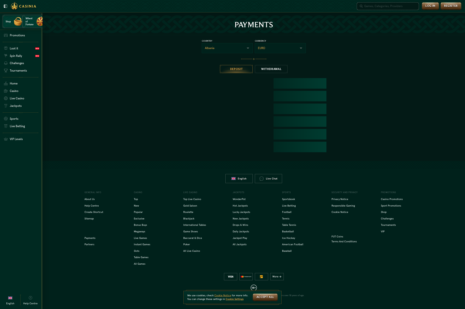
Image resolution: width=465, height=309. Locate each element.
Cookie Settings (235, 299)
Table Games (141, 257)
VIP (383, 231)
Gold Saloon (190, 205)
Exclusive (139, 218)
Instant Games (142, 244)
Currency (260, 41)
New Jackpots (241, 218)
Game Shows (190, 231)
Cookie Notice (339, 212)
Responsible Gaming (343, 205)
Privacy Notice (339, 199)
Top (136, 199)
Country (207, 41)
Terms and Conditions (344, 241)
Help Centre (91, 205)
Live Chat (272, 178)
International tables (194, 224)
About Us (89, 199)
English (242, 178)
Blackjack (188, 218)
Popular (138, 212)
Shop (384, 212)
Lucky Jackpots (241, 212)
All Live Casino (191, 250)
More (275, 276)
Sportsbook (288, 199)
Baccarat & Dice (192, 238)
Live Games (140, 238)
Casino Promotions (392, 199)
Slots (136, 250)
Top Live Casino (192, 199)
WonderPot (239, 199)
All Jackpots (239, 244)
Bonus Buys (140, 224)
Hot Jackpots (240, 205)
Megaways (139, 231)
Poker (186, 244)
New (136, 205)
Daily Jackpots (241, 231)
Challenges (387, 218)
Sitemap (89, 218)
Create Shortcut (93, 212)
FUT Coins (337, 236)
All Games (139, 263)
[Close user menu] (5, 6)
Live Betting (289, 205)
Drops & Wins (240, 224)
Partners (89, 244)
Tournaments (388, 224)
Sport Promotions (391, 205)
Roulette (188, 212)
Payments (89, 238)
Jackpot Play (240, 238)
